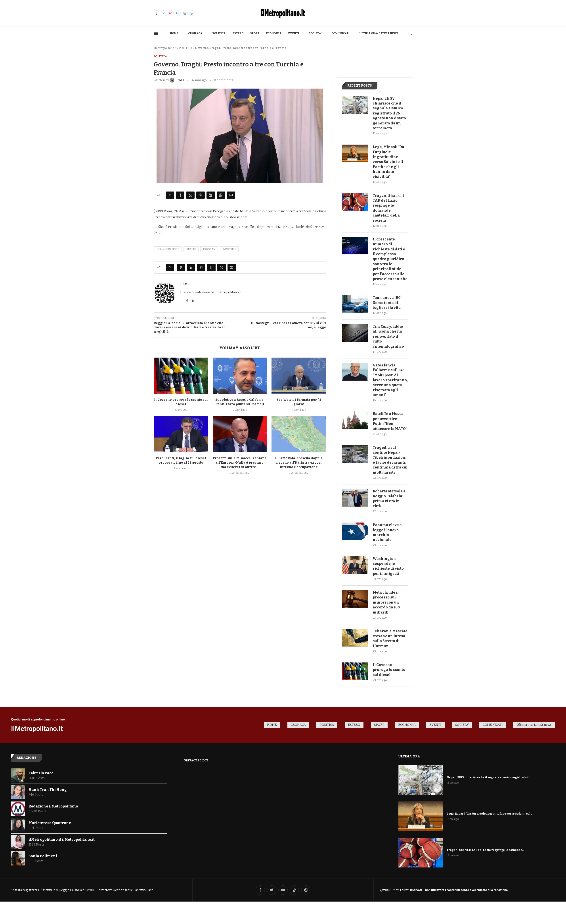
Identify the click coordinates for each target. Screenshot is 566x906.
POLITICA (219, 33)
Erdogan (209, 249)
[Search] (410, 33)
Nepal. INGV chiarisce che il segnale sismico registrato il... (489, 777)
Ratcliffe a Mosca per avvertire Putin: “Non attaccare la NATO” (390, 421)
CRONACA (195, 33)
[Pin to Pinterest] (200, 195)
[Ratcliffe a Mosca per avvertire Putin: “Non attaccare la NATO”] (355, 420)
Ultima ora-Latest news (378, 33)
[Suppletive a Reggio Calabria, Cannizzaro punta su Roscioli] (240, 376)
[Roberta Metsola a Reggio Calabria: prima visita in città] (355, 498)
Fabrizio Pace (41, 773)
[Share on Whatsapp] (221, 195)
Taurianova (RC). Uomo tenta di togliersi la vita (387, 303)
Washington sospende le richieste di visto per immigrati (388, 566)
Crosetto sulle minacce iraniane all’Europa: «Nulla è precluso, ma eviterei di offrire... (240, 462)
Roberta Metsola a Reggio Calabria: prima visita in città (389, 498)
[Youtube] (171, 13)
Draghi (191, 249)
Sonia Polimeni (43, 856)
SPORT (254, 33)
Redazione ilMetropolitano (53, 806)
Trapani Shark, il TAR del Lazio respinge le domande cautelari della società (388, 208)
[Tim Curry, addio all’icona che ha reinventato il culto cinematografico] (355, 333)
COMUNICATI (340, 33)
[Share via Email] (231, 195)
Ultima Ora (409, 756)
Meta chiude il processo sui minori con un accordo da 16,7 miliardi (386, 602)
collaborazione (168, 249)
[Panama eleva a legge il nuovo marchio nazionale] (355, 531)
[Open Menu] (156, 33)
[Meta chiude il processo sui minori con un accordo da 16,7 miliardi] (355, 599)
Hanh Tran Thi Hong (48, 790)
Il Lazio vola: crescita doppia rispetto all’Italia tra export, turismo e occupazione (299, 462)
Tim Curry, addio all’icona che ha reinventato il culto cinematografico (388, 336)
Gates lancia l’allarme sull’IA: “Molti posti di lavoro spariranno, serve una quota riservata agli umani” (390, 380)
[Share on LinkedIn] (211, 195)
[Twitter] (163, 13)
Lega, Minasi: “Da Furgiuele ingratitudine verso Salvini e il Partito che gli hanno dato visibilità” (388, 162)
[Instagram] (185, 13)
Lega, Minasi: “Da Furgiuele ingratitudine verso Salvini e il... (489, 813)
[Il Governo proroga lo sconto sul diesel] (181, 376)
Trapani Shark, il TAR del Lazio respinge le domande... (485, 850)
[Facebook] (156, 13)
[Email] (178, 13)
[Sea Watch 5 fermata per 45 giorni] (299, 376)
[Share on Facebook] (180, 195)
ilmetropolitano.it (165, 48)
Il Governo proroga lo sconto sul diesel (389, 670)
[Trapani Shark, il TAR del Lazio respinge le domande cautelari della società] (355, 202)
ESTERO (237, 33)
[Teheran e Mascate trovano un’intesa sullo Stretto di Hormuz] (355, 638)
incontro (229, 249)
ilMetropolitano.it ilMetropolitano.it (62, 839)
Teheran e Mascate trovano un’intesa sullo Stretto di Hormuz (390, 638)
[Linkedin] (192, 13)
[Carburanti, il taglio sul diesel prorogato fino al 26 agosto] (181, 434)
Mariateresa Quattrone (50, 823)
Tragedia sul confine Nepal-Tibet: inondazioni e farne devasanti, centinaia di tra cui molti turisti (390, 459)
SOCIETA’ (315, 33)
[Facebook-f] (260, 890)
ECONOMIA (273, 33)
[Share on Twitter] (190, 195)
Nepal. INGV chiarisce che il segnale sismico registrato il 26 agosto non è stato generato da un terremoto (389, 113)
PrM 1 (185, 284)
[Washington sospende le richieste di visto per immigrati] (355, 565)
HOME (174, 33)
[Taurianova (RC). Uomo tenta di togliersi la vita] (355, 304)
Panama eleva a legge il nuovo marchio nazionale (387, 532)
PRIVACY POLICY (196, 760)
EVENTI (293, 33)
